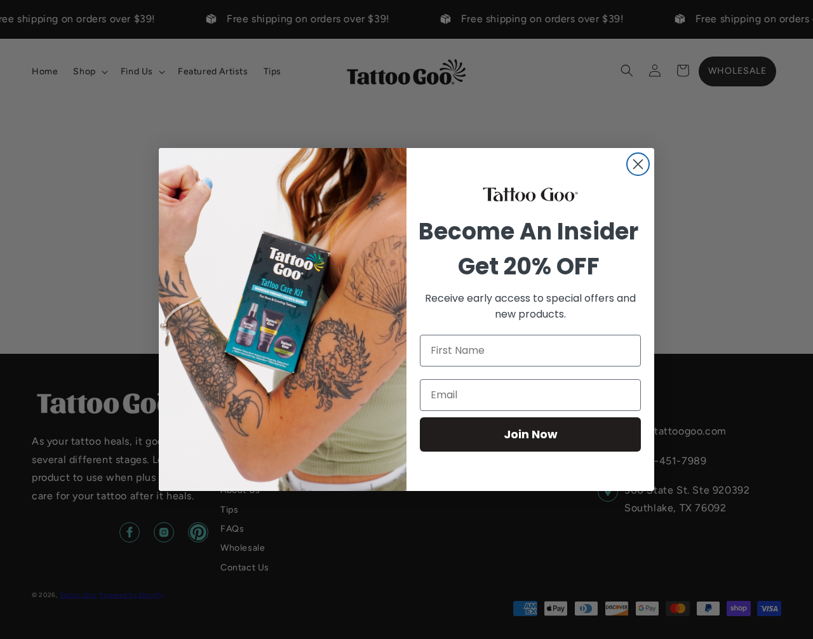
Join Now (531, 434)
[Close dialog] (638, 164)
